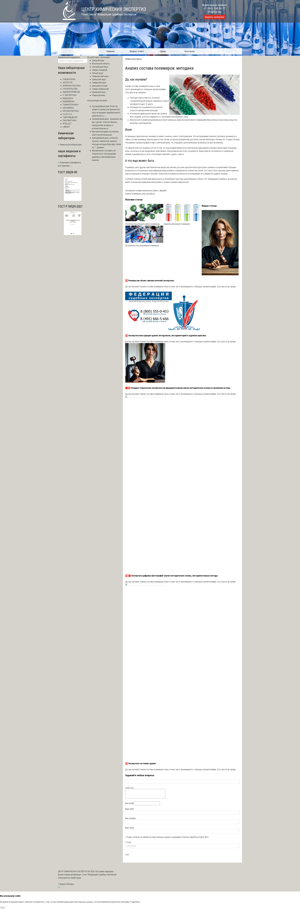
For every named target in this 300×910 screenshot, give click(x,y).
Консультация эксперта (97, 100)
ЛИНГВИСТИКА (69, 120)
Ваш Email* (129, 803)
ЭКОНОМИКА (68, 108)
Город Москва (98, 60)
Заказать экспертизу (214, 17)
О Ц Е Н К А (67, 114)
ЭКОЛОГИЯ (67, 82)
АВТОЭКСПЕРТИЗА (71, 111)
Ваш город (129, 827)
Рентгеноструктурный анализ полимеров (142, 224)
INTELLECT (67, 123)
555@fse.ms (214, 11)
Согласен (2, 907)
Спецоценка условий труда (69, 877)
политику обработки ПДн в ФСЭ (195, 837)
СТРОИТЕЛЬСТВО (70, 89)
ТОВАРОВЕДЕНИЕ (70, 117)
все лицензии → (65, 165)
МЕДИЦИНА (68, 98)
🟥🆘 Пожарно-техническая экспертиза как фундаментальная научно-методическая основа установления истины (177, 388)
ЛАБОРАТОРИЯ (69, 79)
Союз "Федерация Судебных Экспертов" (99, 874)
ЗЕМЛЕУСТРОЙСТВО (71, 92)
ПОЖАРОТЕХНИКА (70, 104)
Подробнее (135, 902)
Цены (163, 51)
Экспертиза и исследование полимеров (142, 245)
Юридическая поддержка (69, 57)
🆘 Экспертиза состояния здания (140, 763)
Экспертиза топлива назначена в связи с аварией (145, 190)
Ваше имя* (129, 809)
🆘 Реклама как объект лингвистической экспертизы (149, 280)
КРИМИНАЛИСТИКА (72, 85)
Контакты (189, 51)
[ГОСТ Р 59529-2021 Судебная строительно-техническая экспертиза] (72, 234)
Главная (110, 51)
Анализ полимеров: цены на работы (140, 193)
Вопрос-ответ (137, 51)
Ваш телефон (130, 818)
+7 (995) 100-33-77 (214, 8)
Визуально (128, 787)
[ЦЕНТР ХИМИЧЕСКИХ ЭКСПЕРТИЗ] (67, 19)
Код (132, 787)
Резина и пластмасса (133, 59)
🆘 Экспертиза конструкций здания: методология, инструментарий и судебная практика (165, 335)
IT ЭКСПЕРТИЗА (69, 95)
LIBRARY (66, 127)
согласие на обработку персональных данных (151, 837)
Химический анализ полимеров (177, 224)
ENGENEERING (68, 101)
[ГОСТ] (72, 200)
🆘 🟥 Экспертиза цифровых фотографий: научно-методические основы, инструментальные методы (171, 575)
